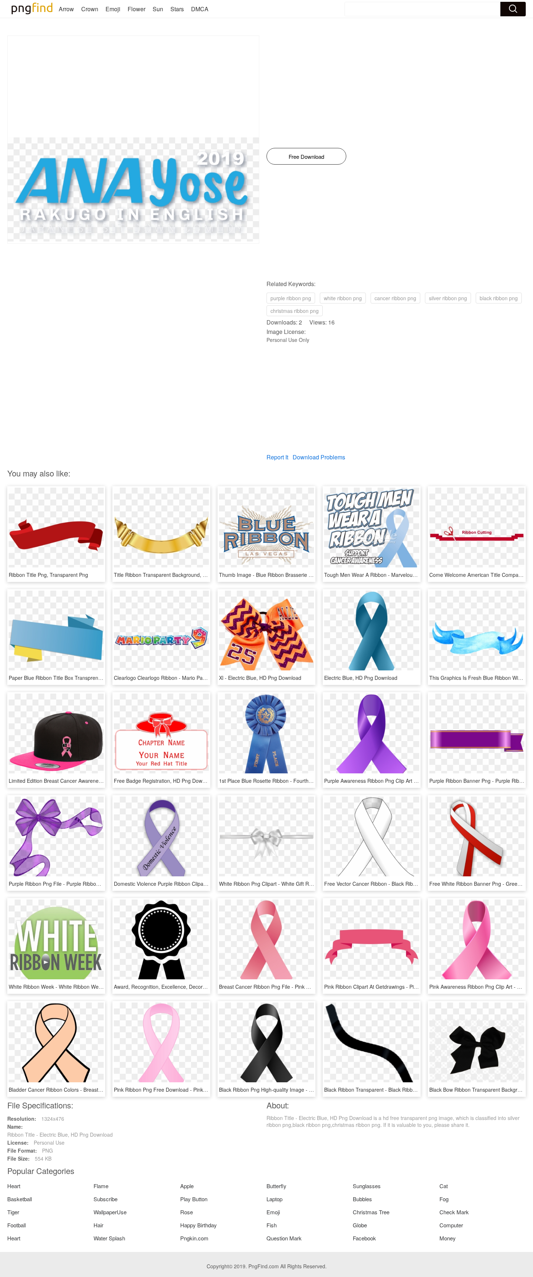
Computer (451, 1225)
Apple (187, 1186)
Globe (360, 1225)
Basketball (19, 1199)
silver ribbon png (448, 298)
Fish (271, 1225)
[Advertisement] (133, 86)
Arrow (66, 9)
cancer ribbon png (395, 298)
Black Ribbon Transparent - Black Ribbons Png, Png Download (396, 1089)
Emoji (113, 9)
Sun (158, 9)
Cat (443, 1186)
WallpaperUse (110, 1212)
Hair (98, 1225)
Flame (101, 1186)
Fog (444, 1199)
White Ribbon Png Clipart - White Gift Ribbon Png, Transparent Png (296, 883)
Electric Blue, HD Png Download (360, 677)
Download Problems (319, 457)
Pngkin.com (194, 1238)
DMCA (199, 9)
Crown (89, 9)
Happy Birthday (198, 1225)
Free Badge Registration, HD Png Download (164, 780)
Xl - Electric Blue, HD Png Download (260, 677)
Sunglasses (367, 1186)
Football (16, 1225)
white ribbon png (343, 298)
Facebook (364, 1238)
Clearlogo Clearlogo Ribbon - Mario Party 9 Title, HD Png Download (191, 677)
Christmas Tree (371, 1212)
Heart (13, 1186)
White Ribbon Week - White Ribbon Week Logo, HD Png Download (85, 986)
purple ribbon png (290, 298)
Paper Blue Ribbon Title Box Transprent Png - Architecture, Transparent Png (96, 677)
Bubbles (362, 1199)
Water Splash (109, 1238)
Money (447, 1238)
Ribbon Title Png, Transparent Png (48, 574)
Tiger (13, 1212)
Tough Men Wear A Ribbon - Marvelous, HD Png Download (392, 574)
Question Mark (284, 1238)
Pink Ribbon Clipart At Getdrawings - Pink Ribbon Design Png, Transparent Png (415, 986)
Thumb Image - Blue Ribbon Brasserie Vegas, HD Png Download (293, 574)
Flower (136, 9)
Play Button (193, 1199)
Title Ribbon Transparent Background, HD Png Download (179, 574)
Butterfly (276, 1186)
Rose (186, 1212)
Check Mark (454, 1212)
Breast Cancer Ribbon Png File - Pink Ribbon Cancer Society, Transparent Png (309, 986)
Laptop (274, 1199)
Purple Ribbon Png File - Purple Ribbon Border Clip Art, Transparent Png (92, 883)
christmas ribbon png (294, 310)
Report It (277, 457)
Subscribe (105, 1199)
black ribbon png (499, 298)
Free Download (306, 156)
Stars (177, 9)
